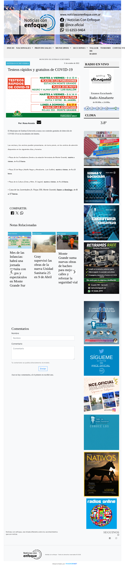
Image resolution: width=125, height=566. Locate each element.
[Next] (74, 272)
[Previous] (11, 272)
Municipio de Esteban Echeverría (54, 59)
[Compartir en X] (17, 213)
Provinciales (43, 48)
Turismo (105, 48)
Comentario (16, 344)
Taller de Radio (94, 51)
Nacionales (23, 48)
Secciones (79, 48)
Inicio (10, 48)
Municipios (63, 48)
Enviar (43, 368)
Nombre (15, 333)
